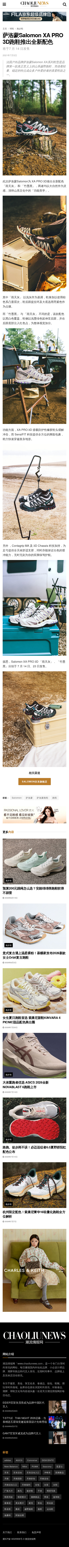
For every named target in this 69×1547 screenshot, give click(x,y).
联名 (40, 1502)
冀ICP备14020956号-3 (13, 1538)
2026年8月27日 (11, 1426)
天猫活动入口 (10, 1484)
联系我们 (21, 1532)
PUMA (35, 1466)
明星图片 (22, 1496)
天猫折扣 (31, 1478)
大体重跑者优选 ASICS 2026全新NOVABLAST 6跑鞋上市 (26, 1084)
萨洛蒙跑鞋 (42, 797)
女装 (46, 1484)
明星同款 (8, 1496)
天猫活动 (44, 1478)
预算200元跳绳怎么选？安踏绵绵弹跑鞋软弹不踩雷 (33, 890)
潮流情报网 (30, 1538)
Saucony (47, 1466)
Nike (24, 1466)
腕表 (18, 1508)
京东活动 (17, 1472)
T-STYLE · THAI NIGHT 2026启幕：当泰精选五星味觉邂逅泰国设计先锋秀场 (25, 1419)
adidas (7, 1460)
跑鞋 (54, 797)
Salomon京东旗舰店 (34, 781)
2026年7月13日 (11, 1092)
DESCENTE (48, 1460)
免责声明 (36, 1532)
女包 (37, 1484)
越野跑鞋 (29, 1508)
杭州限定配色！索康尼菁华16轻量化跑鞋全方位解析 (34, 1214)
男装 (46, 1496)
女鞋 (55, 1484)
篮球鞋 (56, 1496)
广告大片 (8, 1490)
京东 (6, 1472)
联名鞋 (7, 1508)
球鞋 (12, 28)
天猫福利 (26, 1484)
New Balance (11, 1466)
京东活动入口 (33, 1472)
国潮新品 (59, 1472)
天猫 (6, 1478)
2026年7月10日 (11, 1157)
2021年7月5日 (10, 55)
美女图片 (20, 1502)
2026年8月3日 (10, 962)
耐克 (31, 1502)
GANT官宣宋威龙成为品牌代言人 (22, 1433)
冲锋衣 (47, 1472)
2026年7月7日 (10, 1221)
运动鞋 (50, 1508)
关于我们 (7, 1532)
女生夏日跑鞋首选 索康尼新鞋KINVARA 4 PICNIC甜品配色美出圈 (32, 1019)
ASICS (19, 1460)
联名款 (50, 1502)
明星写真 (51, 1490)
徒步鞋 (30, 1490)
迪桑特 (7, 1515)
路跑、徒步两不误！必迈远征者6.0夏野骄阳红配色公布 (34, 1149)
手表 (40, 1490)
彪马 (20, 1490)
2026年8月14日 (11, 898)
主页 (5, 28)
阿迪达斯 (20, 1515)
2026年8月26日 (11, 1438)
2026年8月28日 (11, 1411)
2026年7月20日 (11, 1027)
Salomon (17, 797)
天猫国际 (17, 1478)
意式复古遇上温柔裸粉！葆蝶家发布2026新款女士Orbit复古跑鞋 (34, 955)
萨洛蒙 (29, 797)
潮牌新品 (35, 1496)
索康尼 (7, 1502)
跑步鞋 (20, 28)
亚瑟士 (59, 1466)
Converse (32, 1460)
